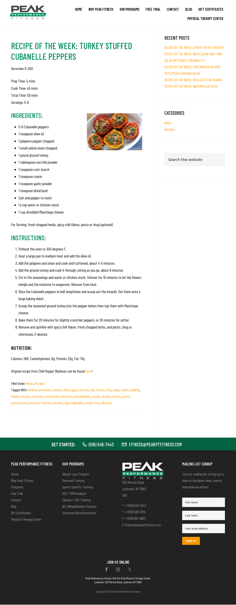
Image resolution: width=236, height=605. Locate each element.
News (29, 383)
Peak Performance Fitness (98, 578)
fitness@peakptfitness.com (155, 444)
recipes (106, 396)
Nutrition (66, 396)
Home (14, 474)
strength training (40, 403)
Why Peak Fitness (22, 480)
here (88, 371)
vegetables (77, 403)
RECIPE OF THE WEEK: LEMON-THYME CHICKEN (193, 47)
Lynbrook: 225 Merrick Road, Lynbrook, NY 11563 (118, 582)
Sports (116, 396)
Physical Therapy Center (26, 519)
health (125, 390)
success (57, 403)
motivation (53, 396)
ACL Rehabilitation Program (79, 506)
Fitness (100, 390)
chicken (57, 390)
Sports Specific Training (77, 487)
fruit (109, 390)
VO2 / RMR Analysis (74, 493)
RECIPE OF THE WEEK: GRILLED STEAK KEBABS (193, 80)
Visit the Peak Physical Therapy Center (131, 578)
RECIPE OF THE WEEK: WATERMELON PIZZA (191, 86)
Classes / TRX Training (76, 500)
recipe (96, 396)
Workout (106, 403)
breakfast (44, 390)
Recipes (40, 383)
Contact (16, 500)
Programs (17, 487)
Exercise (83, 390)
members (38, 396)
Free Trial (17, 493)
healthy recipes (20, 396)
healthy (135, 390)
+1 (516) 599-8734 (135, 512)
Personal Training (73, 480)
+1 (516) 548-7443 (135, 505)
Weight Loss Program (75, 474)
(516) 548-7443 (101, 444)
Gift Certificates (21, 513)
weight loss (93, 403)
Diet (66, 390)
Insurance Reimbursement (79, 513)
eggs (73, 390)
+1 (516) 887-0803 (134, 518)
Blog (13, 506)
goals (116, 390)
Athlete (32, 390)
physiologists (82, 396)
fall (92, 390)
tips (66, 403)
